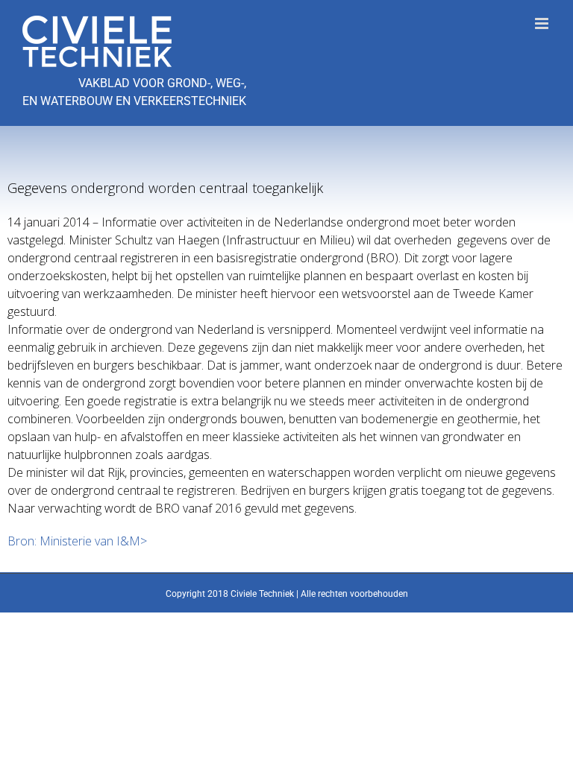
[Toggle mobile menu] (543, 23)
